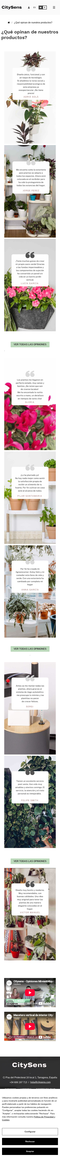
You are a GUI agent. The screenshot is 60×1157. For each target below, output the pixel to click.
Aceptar (30, 1151)
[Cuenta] (28, 7)
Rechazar (30, 1141)
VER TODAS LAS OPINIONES (30, 344)
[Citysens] (13, 7)
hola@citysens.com (40, 1082)
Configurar (30, 1131)
